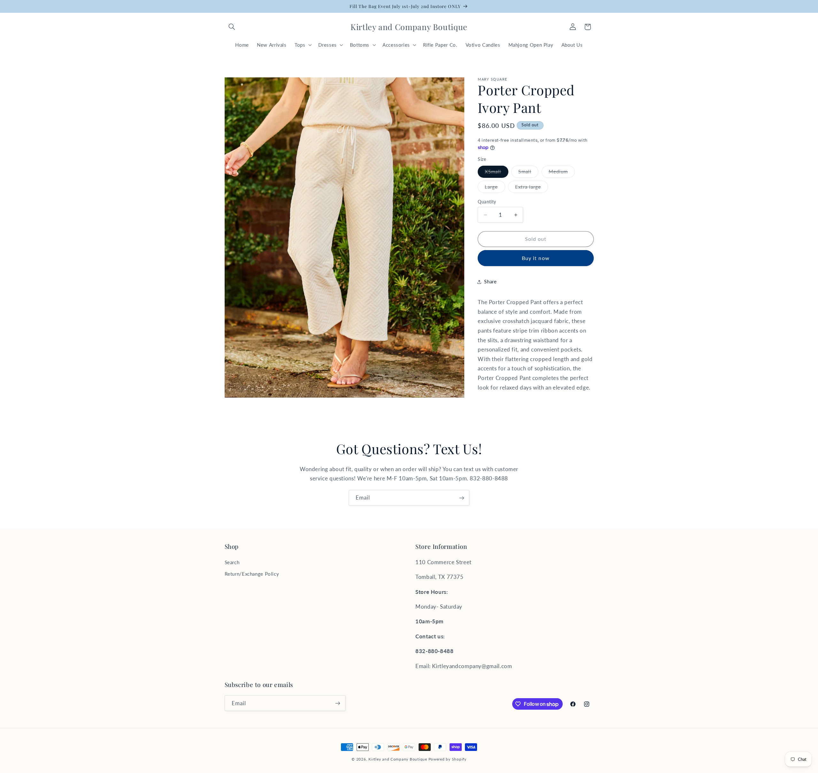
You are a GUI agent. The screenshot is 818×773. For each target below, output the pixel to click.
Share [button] (490, 282)
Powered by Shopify (447, 759)
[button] (232, 27)
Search (232, 562)
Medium (562, 173)
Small (528, 173)
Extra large (531, 188)
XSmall (496, 173)
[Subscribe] (461, 498)
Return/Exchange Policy (252, 574)
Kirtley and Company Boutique (397, 759)
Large (495, 188)
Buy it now (536, 258)
